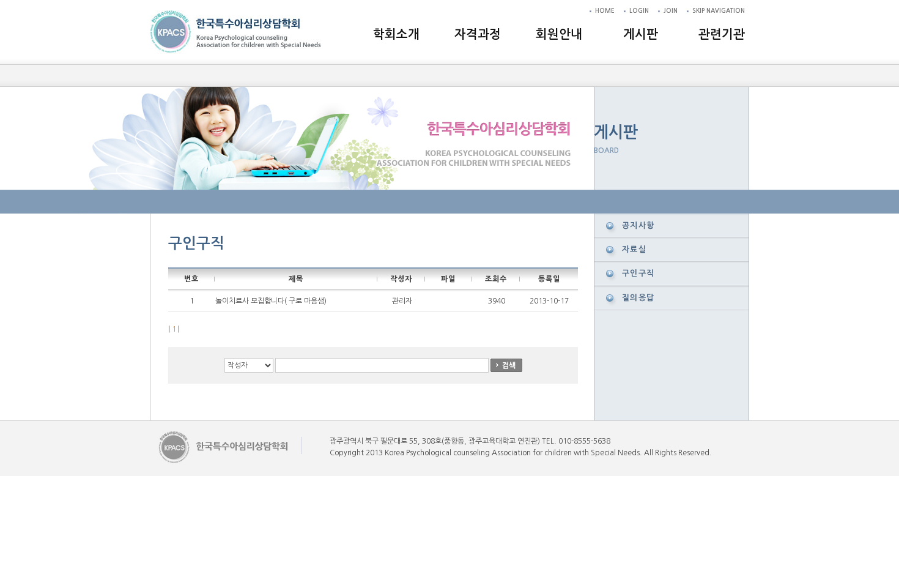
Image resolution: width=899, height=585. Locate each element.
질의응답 (638, 298)
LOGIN (639, 10)
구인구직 (638, 273)
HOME (605, 10)
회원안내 (559, 34)
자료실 (634, 249)
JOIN (671, 10)
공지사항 (638, 225)
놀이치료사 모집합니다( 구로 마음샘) (271, 301)
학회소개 (396, 34)
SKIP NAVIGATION (718, 10)
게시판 (640, 34)
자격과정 (477, 34)
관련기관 (721, 34)
